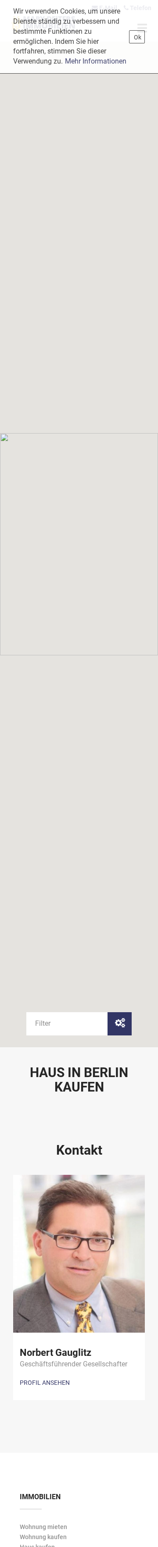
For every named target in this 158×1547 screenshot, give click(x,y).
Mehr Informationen (95, 61)
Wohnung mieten (43, 1526)
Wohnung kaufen (43, 1536)
